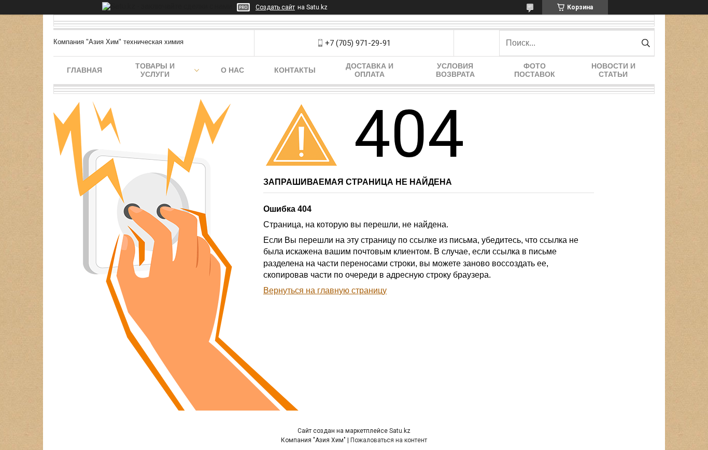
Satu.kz (399, 430)
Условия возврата (455, 70)
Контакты (295, 70)
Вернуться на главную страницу (325, 290)
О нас (232, 70)
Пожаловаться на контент (388, 440)
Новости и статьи (613, 70)
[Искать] (645, 43)
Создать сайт (275, 7)
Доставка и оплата (369, 70)
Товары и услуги (155, 70)
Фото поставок (534, 70)
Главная (84, 70)
